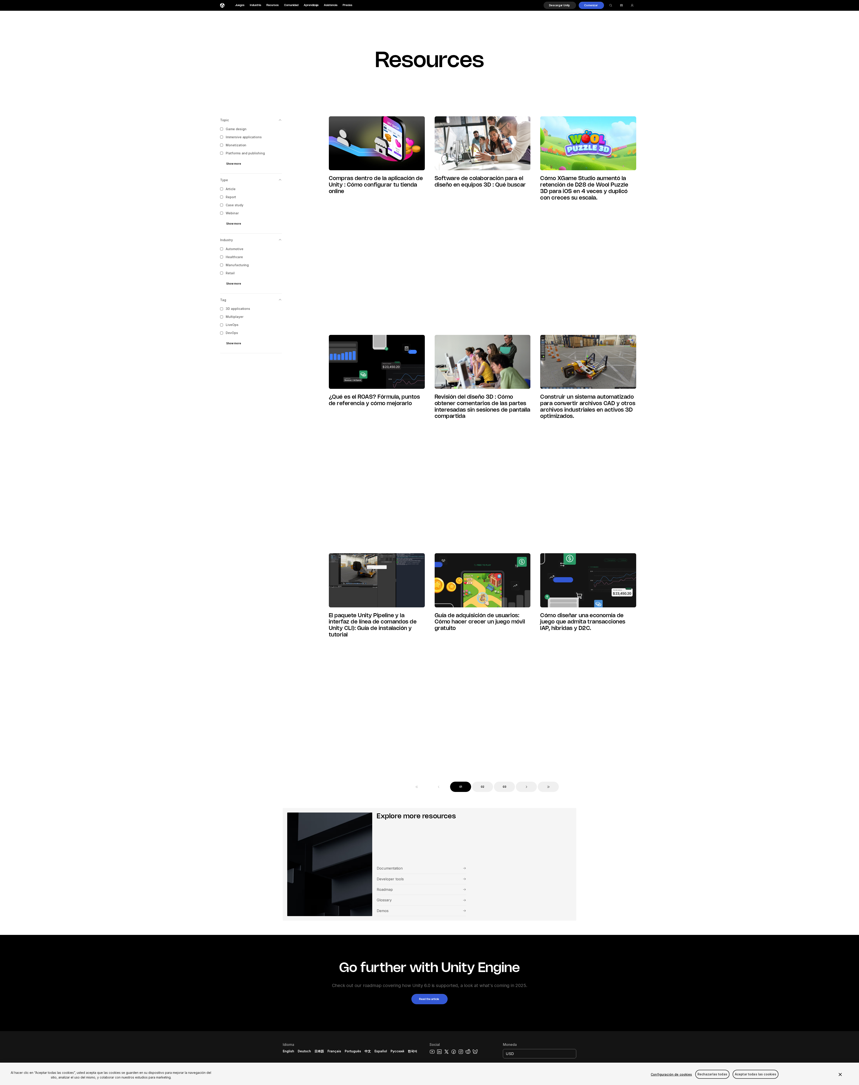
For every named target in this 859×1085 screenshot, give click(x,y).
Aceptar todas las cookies (755, 1074)
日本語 (319, 1051)
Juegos (240, 5)
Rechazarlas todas (712, 1074)
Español (380, 1051)
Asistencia (330, 5)
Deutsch (304, 1051)
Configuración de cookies (671, 1074)
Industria (255, 5)
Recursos (272, 5)
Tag (223, 300)
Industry (226, 240)
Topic (224, 120)
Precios (347, 5)
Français (334, 1051)
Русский (397, 1051)
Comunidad (291, 5)
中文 (368, 1051)
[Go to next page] (526, 787)
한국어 (412, 1051)
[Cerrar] (840, 1074)
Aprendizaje (311, 5)
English (288, 1051)
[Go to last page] (548, 787)
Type (224, 180)
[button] (560, 5)
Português (353, 1051)
